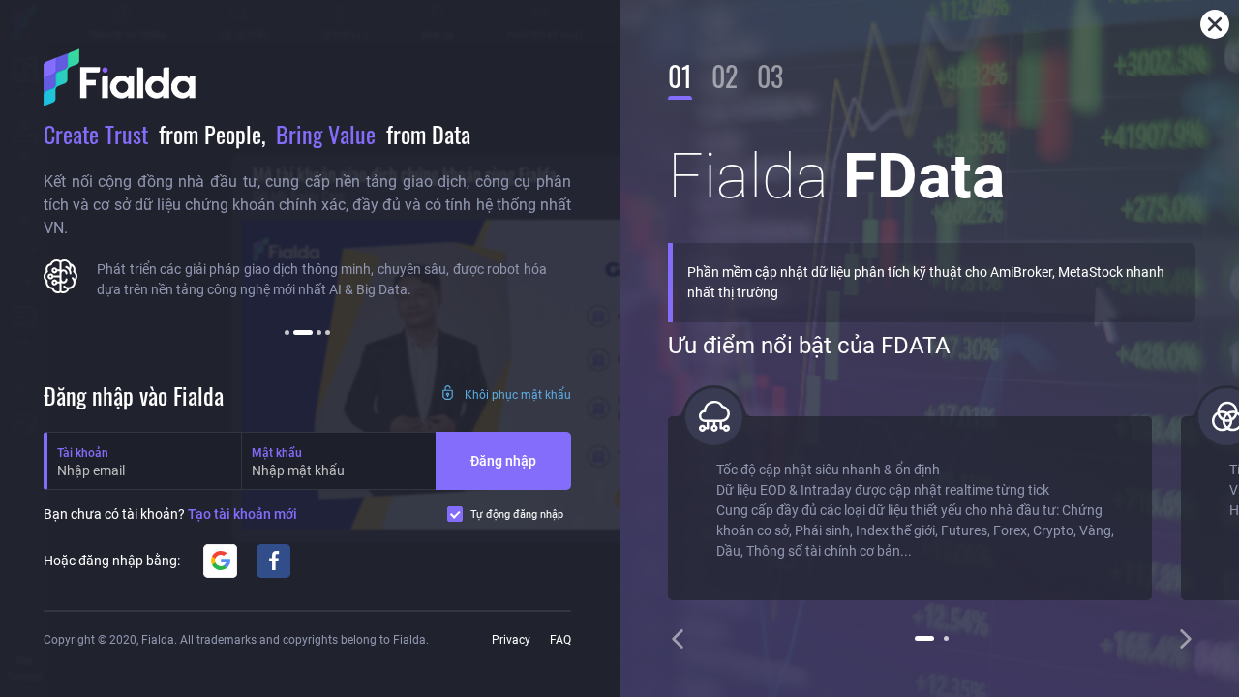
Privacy (511, 640)
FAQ (560, 640)
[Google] (220, 561)
